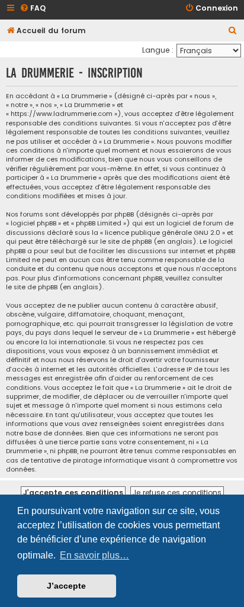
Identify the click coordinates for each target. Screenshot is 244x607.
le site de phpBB (126, 241)
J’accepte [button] (66, 585)
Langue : (158, 50)
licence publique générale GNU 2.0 (162, 232)
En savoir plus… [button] (94, 555)
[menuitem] (33, 9)
